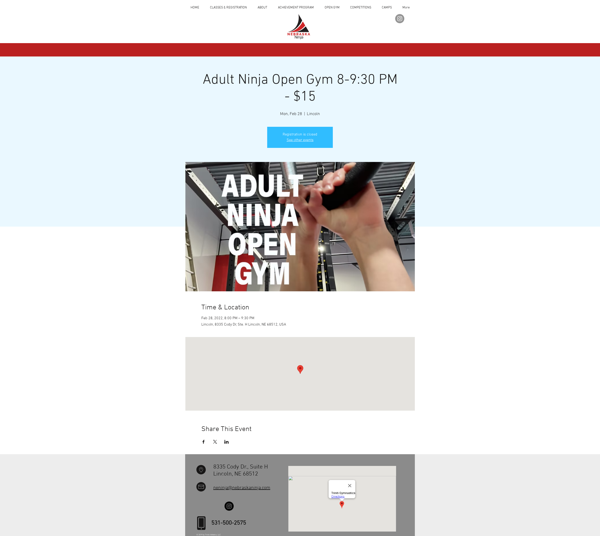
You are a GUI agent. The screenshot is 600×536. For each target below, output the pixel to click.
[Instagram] (399, 18)
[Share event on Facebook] (203, 442)
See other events (300, 140)
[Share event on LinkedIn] (226, 442)
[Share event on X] (215, 442)
